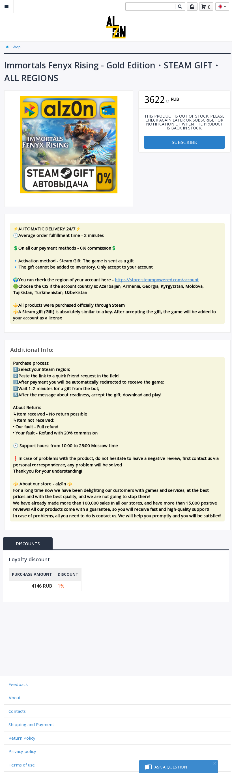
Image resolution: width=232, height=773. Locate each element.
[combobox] (150, 6)
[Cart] (203, 7)
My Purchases (192, 6)
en (222, 6)
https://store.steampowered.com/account (157, 279)
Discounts (28, 543)
